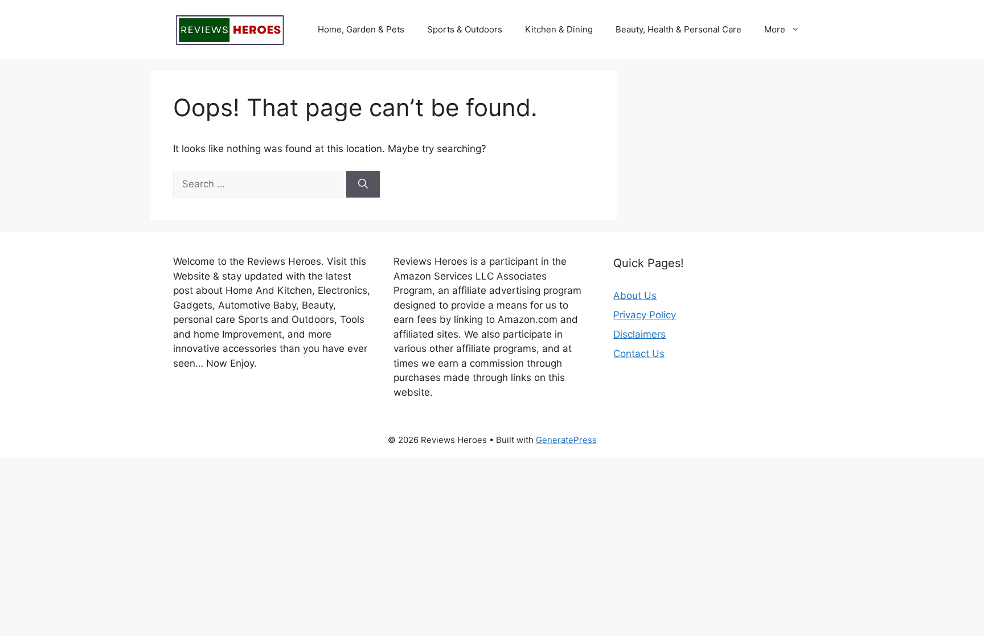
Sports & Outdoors (464, 29)
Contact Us (639, 353)
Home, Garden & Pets (361, 29)
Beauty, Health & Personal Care (678, 29)
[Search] (363, 184)
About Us (635, 295)
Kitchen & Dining (559, 29)
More (774, 29)
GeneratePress (566, 439)
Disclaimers (639, 334)
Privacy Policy (644, 315)
